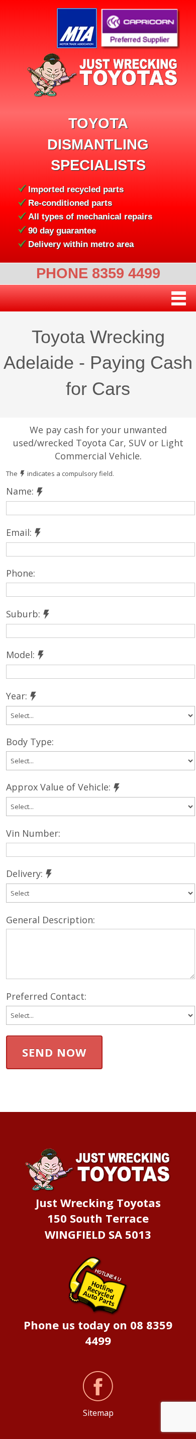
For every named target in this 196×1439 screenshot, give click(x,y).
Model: (20, 655)
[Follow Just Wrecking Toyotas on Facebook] (98, 1386)
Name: (20, 491)
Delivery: (24, 873)
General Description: (50, 920)
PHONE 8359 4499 (98, 273)
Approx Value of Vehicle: (58, 787)
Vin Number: (33, 833)
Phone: (20, 573)
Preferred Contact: (46, 996)
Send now (54, 1052)
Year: (16, 696)
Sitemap (98, 1412)
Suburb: (23, 614)
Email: (19, 532)
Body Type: (30, 742)
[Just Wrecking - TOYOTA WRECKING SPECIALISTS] (98, 75)
